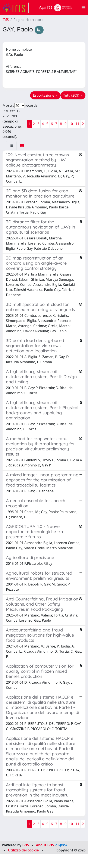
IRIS (6, 19)
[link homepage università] (55, 8)
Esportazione (44, 95)
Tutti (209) (71, 95)
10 (71, 123)
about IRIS (45, 845)
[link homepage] (16, 8)
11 (77, 123)
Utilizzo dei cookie (23, 850)
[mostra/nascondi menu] (83, 8)
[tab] (11, 145)
